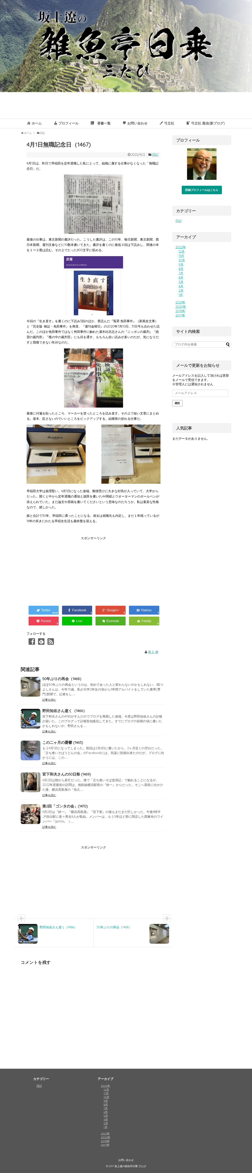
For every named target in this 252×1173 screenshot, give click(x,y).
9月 (181, 264)
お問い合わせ (126, 1160)
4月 (181, 286)
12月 (182, 251)
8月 (181, 269)
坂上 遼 (153, 652)
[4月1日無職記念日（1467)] (144, 610)
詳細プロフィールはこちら (201, 190)
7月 (181, 273)
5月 (181, 282)
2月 (181, 290)
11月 (181, 256)
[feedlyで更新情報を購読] (41, 641)
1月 (181, 295)
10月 (182, 260)
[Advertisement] (60, 568)
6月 (181, 277)
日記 (155, 155)
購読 (177, 403)
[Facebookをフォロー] (32, 641)
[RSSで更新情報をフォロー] (50, 641)
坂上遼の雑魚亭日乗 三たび (130, 1166)
